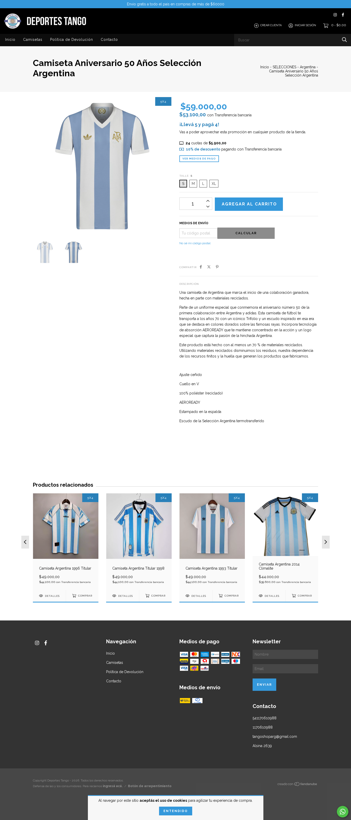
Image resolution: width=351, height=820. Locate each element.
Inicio (10, 39)
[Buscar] (344, 39)
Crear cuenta (271, 25)
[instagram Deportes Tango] (335, 15)
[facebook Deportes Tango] (343, 15)
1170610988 (263, 727)
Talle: (185, 175)
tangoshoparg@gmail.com (275, 736)
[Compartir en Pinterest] (217, 267)
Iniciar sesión (305, 25)
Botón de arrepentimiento (149, 786)
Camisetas (32, 39)
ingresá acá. (113, 786)
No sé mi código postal (194, 243)
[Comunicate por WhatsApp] (342, 811)
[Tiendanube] (297, 785)
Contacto (109, 39)
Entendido (175, 811)
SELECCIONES (284, 67)
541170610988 (264, 718)
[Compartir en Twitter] (209, 267)
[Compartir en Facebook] (201, 267)
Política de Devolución (71, 39)
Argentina (308, 67)
